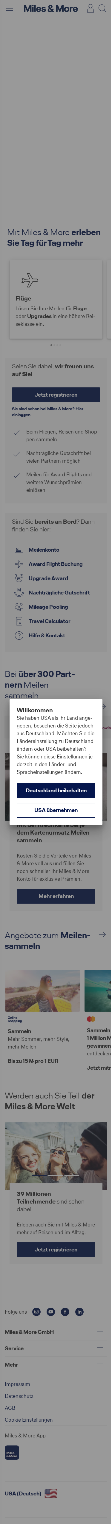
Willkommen (35, 702)
